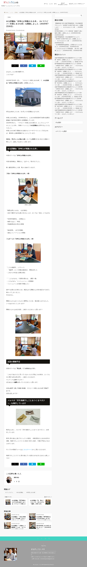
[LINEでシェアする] (41, 65)
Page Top (43, 545)
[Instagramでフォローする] (18, 481)
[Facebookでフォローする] (16, 481)
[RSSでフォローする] (49, 538)
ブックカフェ (9, 492)
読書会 (9, 17)
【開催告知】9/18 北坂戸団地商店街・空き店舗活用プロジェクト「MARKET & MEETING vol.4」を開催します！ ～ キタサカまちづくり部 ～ (69, 25)
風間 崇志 (16, 477)
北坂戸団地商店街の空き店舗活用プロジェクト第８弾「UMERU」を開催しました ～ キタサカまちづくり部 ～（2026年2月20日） (68, 71)
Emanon (52, 564)
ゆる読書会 (20, 492)
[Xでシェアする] (15, 65)
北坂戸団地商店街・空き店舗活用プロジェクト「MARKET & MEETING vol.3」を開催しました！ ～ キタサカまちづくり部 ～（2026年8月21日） (69, 39)
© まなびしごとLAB (38, 564)
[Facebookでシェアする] (23, 65)
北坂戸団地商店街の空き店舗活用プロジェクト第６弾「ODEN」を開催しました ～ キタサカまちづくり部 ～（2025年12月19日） (68, 59)
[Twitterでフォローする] (14, 481)
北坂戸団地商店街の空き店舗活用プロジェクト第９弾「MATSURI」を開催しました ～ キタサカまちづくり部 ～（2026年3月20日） (69, 106)
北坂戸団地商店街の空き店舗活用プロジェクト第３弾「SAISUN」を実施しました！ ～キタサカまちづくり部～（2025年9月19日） (68, 94)
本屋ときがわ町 (31, 492)
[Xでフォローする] (37, 538)
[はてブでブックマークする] (32, 65)
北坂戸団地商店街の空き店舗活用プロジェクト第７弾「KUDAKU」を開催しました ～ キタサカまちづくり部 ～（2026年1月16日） (68, 83)
